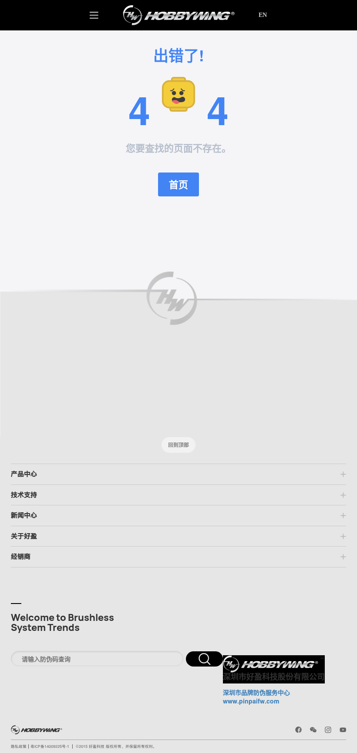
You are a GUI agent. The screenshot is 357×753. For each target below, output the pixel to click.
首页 (178, 184)
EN (263, 15)
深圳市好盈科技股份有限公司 (274, 677)
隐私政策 (19, 746)
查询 (204, 659)
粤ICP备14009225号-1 (49, 746)
